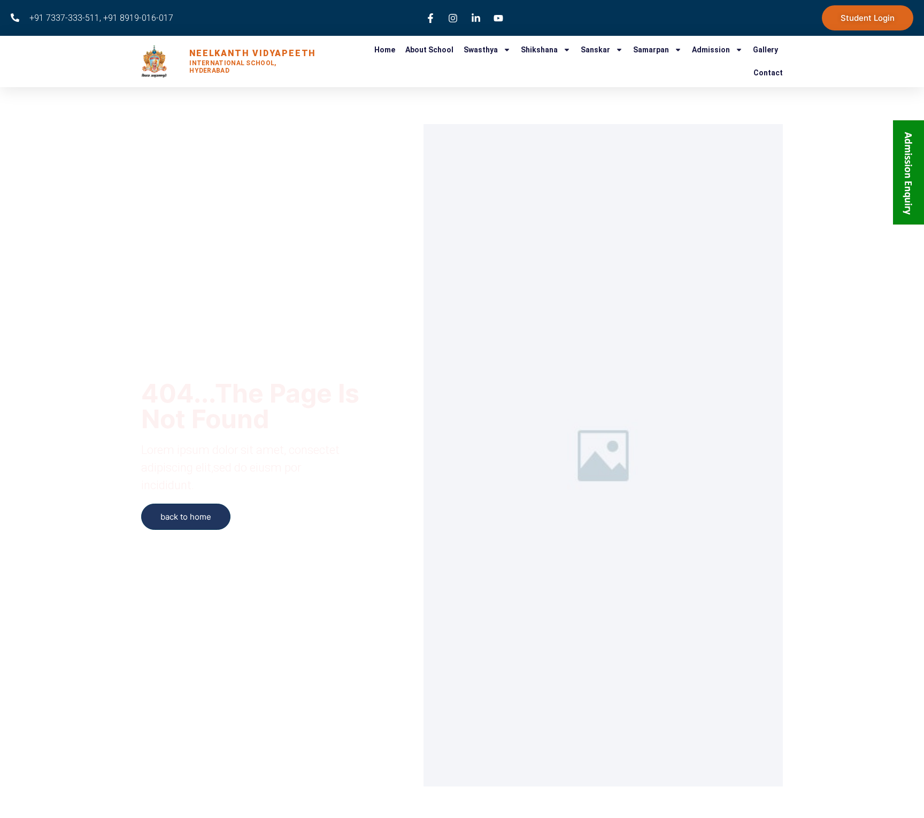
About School (429, 49)
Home (384, 49)
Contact (768, 72)
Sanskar (595, 49)
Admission (711, 49)
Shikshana (539, 49)
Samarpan (651, 49)
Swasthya (481, 49)
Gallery (765, 49)
